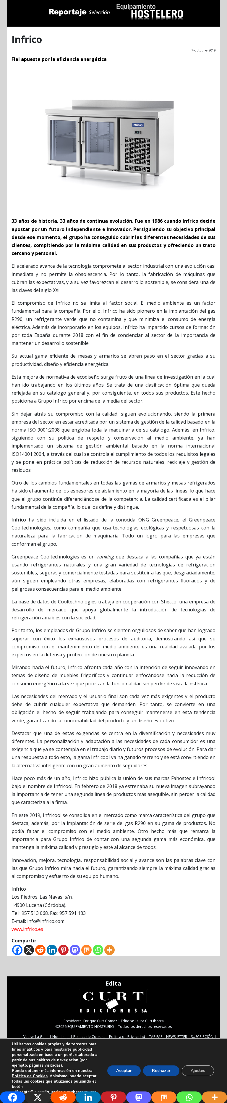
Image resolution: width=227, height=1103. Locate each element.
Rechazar (161, 1070)
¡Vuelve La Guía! (35, 1036)
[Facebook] (17, 950)
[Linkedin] (52, 950)
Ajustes (198, 1070)
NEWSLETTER (176, 1036)
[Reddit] (40, 950)
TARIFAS (155, 1036)
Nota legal (60, 1036)
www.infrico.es (27, 929)
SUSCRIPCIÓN (202, 1036)
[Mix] (86, 950)
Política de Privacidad (127, 1036)
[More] (109, 950)
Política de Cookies (89, 1036)
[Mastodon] (75, 950)
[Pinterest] (63, 950)
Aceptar (124, 1070)
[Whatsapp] (98, 950)
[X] (29, 950)
